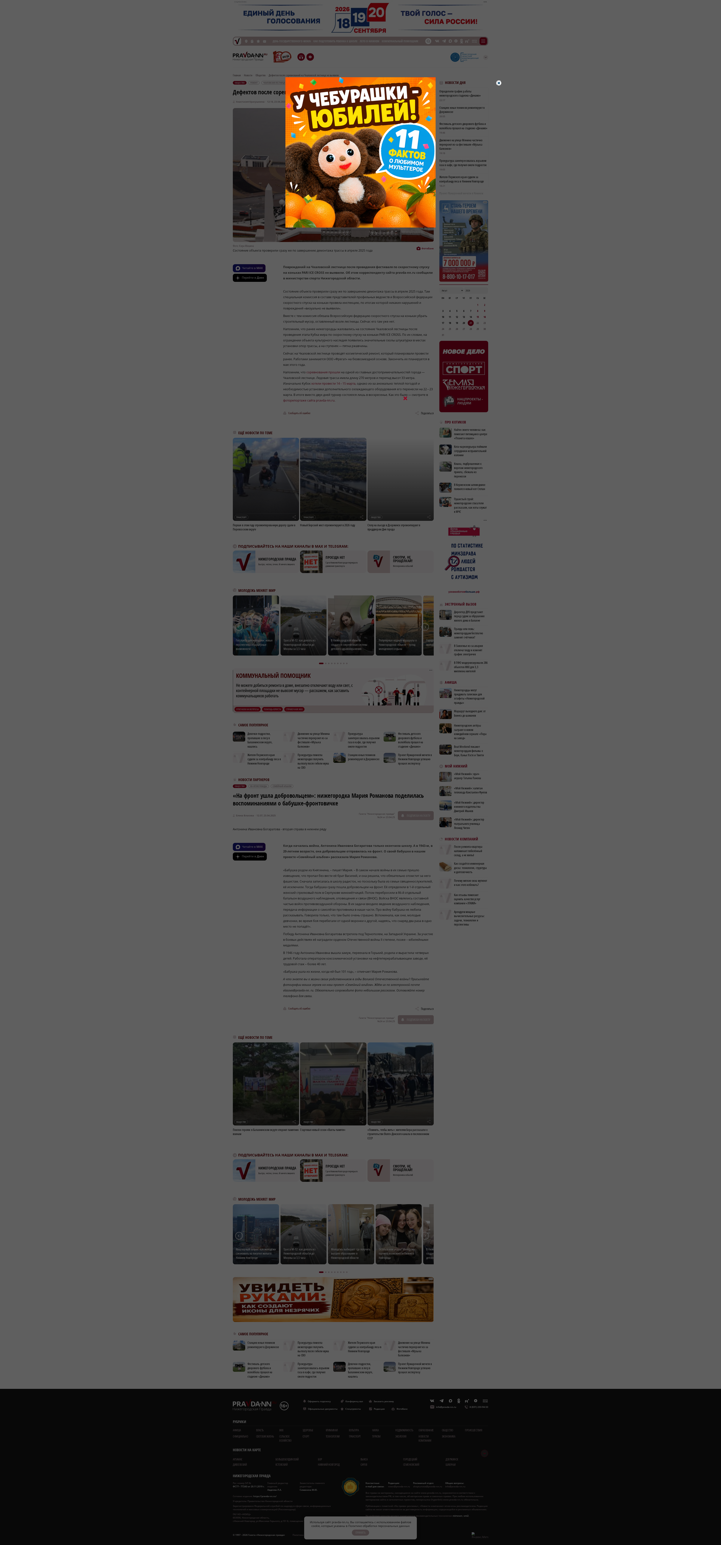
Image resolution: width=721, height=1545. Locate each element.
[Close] (499, 83)
